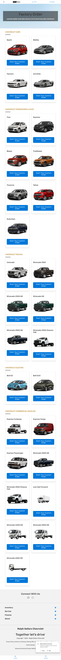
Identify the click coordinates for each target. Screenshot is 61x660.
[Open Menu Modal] (4, 2)
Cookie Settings (30, 645)
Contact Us (17, 641)
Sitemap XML (30, 641)
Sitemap (23, 641)
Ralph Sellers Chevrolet (36, 638)
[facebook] (28, 597)
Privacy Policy (10, 641)
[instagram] (32, 597)
